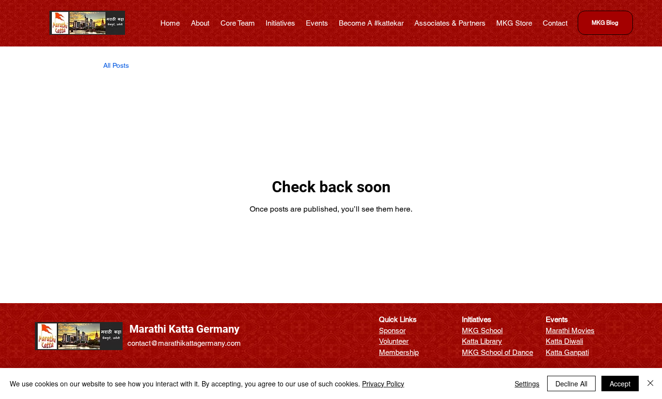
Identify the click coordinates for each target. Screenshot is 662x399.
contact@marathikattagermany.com (184, 343)
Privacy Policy (383, 383)
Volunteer (394, 341)
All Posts (116, 65)
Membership (399, 352)
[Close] (650, 383)
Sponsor (392, 330)
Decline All (571, 383)
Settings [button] (527, 383)
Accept (620, 383)
